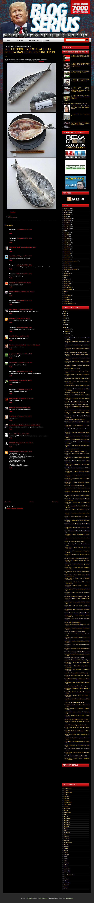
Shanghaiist (66, 870)
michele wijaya (13, 451)
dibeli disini (41, 60)
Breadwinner (12, 416)
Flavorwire (66, 836)
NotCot (65, 864)
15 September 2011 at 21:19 (24, 389)
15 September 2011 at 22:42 (26, 398)
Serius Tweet (67, 267)
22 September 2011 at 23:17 (32, 425)
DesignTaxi (66, 826)
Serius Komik (67, 251)
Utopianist (66, 885)
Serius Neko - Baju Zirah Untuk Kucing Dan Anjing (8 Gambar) (80, 80)
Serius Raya (67, 265)
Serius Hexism (67, 281)
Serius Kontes (67, 299)
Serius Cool (13, 217)
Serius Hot (66, 237)
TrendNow (66, 879)
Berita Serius (67, 249)
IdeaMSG (66, 848)
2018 (64, 311)
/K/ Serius (66, 275)
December (67, 329)
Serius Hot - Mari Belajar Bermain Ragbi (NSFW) (76, 439)
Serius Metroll (67, 273)
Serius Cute (66, 224)
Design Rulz (67, 822)
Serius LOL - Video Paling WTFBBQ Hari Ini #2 (76, 404)
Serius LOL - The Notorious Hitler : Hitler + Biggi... (76, 660)
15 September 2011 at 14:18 (32, 345)
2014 (64, 320)
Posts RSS (19, 40)
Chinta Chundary (14, 442)
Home (8, 40)
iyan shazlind (13, 362)
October (67, 333)
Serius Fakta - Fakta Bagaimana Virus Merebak (76, 719)
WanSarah (12, 407)
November (67, 331)
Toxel (65, 877)
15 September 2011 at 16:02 (24, 362)
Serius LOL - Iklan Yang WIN (71, 449)
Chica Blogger (69, 898)
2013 (64, 322)
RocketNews (67, 868)
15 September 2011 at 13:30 (28, 247)
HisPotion (66, 844)
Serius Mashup (67, 253)
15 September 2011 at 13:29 (24, 229)
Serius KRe (66, 297)
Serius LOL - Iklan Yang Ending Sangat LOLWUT (76, 612)
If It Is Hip (66, 850)
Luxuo (65, 860)
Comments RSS (34, 40)
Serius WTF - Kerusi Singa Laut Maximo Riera (75, 725)
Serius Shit (66, 235)
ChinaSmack (67, 808)
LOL (65, 277)
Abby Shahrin (13, 309)
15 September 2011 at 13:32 (26, 291)
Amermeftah (12, 434)
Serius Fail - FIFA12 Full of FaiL (72, 368)
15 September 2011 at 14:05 (22, 318)
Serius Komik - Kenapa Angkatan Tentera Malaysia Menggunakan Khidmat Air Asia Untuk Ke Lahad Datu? (80, 89)
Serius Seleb (67, 239)
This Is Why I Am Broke (69, 875)
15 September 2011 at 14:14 (21, 336)
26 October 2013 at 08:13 (26, 442)
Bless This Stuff (67, 804)
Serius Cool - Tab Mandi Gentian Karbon (74, 631)
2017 (64, 313)
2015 (64, 318)
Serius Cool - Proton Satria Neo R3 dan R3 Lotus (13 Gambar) (80, 72)
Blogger (29, 898)
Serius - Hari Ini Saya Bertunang (72, 622)
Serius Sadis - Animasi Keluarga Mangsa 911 (75, 755)
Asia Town (66, 798)
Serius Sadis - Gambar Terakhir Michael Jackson (76, 410)
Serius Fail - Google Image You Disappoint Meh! (76, 558)
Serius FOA (66, 263)
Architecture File (68, 792)
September (67, 336)
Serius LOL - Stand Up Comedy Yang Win (74, 541)
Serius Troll (66, 285)
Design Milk (66, 820)
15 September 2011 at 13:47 (25, 309)
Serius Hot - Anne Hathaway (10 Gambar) (74, 392)
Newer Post (8, 501)
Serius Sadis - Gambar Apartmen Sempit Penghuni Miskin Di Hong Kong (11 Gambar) (80, 65)
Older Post (55, 501)
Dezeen (65, 828)
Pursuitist (66, 866)
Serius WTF (66, 222)
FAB (65, 834)
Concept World (67, 812)
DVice (65, 830)
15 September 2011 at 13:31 (24, 256)
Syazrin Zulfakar (13, 291)
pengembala (12, 353)
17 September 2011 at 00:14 (24, 416)
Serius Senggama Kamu (70, 303)
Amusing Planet (67, 788)
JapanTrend (12, 211)
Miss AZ (11, 336)
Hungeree (66, 846)
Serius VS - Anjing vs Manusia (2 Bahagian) (75, 451)
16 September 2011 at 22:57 (23, 407)
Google (65, 291)
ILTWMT (66, 852)
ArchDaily (66, 790)
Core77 (65, 814)
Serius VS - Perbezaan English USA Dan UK (75, 352)
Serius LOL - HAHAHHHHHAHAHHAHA (74, 702)
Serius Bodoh (67, 247)
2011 (64, 327)
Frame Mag (66, 838)
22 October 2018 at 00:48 (25, 451)
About (47, 40)
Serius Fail (66, 245)
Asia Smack (66, 796)
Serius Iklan (66, 255)
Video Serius (67, 210)
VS (64, 230)
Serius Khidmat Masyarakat (70, 269)
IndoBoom (66, 854)
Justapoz (66, 858)
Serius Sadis (67, 226)
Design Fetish (67, 818)
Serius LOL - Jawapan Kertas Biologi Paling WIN (76, 596)
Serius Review (67, 283)
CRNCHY (66, 816)
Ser (64, 293)
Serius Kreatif (67, 214)
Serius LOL (66, 212)
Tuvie (65, 881)
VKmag (65, 887)
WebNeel (66, 889)
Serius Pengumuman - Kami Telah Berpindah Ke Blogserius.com (80, 56)
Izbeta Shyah (13, 380)
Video (65, 271)
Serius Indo (66, 233)
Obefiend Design (43, 898)
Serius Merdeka (67, 287)
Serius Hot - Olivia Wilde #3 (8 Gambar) (74, 657)
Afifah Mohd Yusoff (14, 247)
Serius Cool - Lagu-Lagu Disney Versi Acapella (76, 686)
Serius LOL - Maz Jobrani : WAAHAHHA (74, 485)
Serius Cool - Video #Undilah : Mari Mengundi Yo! (76, 651)
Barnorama (66, 800)
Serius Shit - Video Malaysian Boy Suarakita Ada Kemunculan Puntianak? (80, 97)
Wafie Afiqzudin (13, 398)
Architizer (66, 794)
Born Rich (66, 806)
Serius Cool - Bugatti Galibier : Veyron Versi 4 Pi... (76, 402)
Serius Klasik (67, 228)
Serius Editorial (67, 295)
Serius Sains (67, 301)
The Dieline (66, 873)
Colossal (66, 810)
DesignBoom (67, 824)
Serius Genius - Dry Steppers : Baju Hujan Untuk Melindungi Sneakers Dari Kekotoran (80, 123)
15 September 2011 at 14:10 (24, 327)
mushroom (12, 282)
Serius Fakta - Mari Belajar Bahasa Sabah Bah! (75, 103)
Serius (65, 216)
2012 (64, 325)
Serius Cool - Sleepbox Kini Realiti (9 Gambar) (76, 673)
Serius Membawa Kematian (70, 261)
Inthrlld (65, 856)
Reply (10, 233)
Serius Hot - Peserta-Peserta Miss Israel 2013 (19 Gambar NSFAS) (80, 107)
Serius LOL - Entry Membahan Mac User (74, 419)
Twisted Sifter (67, 883)
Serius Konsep (67, 218)
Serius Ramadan (68, 289)
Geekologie (66, 840)
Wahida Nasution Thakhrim (17, 425)
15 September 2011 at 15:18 (24, 353)
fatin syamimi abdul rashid (16, 345)
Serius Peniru (67, 257)
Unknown (12, 318)
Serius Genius (67, 243)
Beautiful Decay (67, 802)
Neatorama (66, 862)
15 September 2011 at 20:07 (24, 380)
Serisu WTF (66, 279)
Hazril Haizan (13, 256)
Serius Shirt (66, 259)
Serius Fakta (67, 220)
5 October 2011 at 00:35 (23, 434)
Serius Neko (67, 241)
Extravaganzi (67, 832)
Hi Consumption (68, 842)
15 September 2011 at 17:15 (24, 371)
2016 (64, 315)
